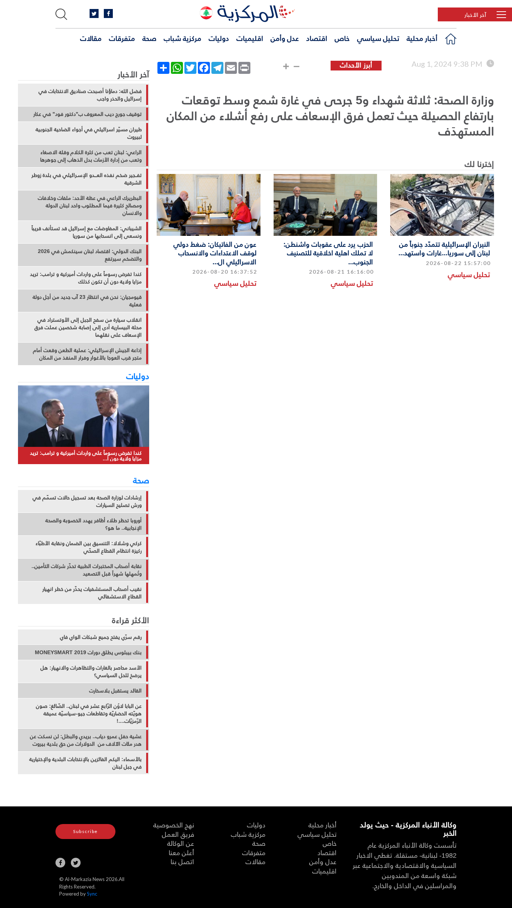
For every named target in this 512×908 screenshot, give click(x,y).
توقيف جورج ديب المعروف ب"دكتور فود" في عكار (87, 114)
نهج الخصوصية (173, 824)
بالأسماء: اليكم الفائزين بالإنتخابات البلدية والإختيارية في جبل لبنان (85, 762)
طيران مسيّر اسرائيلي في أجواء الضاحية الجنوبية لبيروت (89, 133)
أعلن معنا (181, 852)
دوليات (219, 38)
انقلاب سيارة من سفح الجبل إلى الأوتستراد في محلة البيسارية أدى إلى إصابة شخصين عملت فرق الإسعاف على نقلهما (88, 327)
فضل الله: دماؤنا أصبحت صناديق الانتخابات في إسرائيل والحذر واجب (90, 94)
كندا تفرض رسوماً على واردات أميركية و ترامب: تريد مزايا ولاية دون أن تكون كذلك (86, 277)
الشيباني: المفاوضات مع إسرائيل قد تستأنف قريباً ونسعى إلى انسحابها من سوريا (86, 232)
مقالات (91, 38)
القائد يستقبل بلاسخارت (115, 690)
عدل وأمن (285, 38)
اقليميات (250, 38)
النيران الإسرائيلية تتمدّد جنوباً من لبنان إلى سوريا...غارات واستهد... (444, 248)
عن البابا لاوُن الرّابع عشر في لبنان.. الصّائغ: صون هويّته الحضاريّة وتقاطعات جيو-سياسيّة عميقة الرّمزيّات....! (89, 713)
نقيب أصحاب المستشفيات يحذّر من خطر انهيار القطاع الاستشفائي (92, 592)
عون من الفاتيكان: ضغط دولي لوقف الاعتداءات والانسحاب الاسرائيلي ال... (215, 252)
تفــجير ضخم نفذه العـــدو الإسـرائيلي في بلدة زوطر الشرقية (86, 178)
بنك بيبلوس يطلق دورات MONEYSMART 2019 (88, 652)
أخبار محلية (422, 38)
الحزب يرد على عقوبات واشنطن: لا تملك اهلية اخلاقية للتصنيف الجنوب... (328, 252)
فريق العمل (178, 834)
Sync (92, 894)
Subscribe (85, 831)
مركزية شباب (182, 38)
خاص (342, 38)
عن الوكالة (180, 843)
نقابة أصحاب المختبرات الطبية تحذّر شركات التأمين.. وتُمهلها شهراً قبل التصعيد (86, 569)
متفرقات (122, 38)
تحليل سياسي (378, 38)
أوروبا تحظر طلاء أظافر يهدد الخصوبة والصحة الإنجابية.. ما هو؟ (93, 524)
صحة (149, 38)
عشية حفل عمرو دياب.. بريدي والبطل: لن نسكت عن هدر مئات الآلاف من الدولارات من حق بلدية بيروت (86, 740)
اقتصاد (316, 38)
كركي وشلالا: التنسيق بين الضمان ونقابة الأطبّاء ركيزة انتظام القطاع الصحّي (89, 546)
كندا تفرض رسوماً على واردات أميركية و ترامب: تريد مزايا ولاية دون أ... (86, 455)
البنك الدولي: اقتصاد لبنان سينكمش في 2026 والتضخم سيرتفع (90, 254)
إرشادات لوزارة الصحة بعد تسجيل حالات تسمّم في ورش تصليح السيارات (87, 501)
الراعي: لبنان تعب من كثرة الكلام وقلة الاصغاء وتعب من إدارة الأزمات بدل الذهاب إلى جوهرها (91, 155)
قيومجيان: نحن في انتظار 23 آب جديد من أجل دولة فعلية (87, 300)
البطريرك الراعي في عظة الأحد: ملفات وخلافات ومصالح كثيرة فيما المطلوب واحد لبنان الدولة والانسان (90, 205)
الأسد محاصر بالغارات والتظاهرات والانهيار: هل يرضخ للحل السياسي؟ (91, 671)
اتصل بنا (182, 861)
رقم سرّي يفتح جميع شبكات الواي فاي (101, 637)
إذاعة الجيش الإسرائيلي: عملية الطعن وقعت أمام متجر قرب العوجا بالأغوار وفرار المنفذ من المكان (87, 353)
